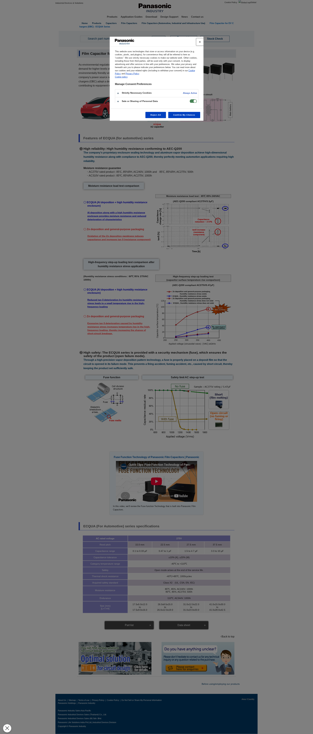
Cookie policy (121, 77)
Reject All (155, 115)
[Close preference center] (199, 42)
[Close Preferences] (7, 728)
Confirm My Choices (184, 115)
